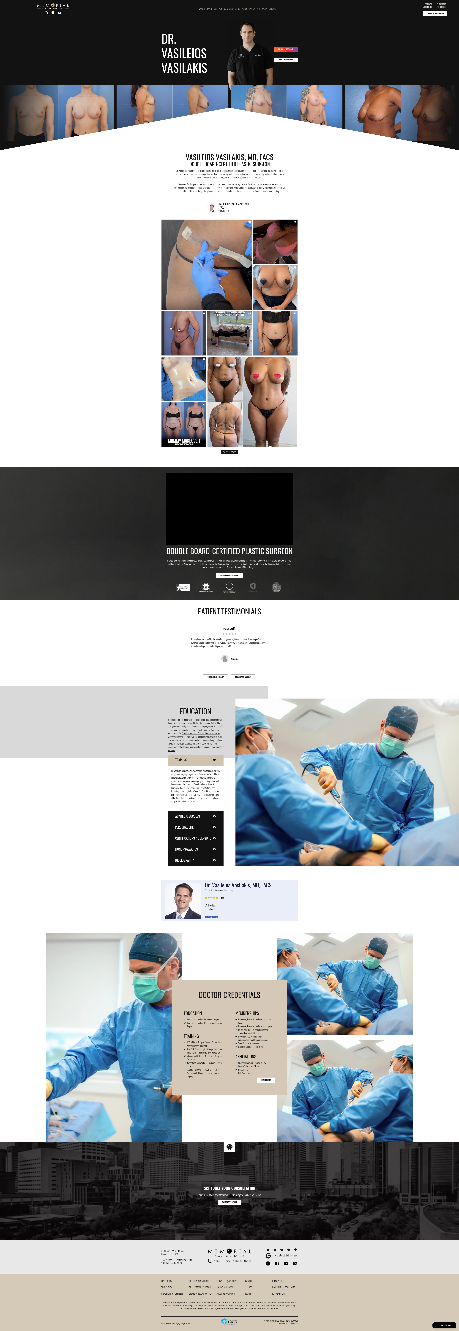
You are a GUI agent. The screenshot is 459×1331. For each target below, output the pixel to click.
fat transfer (218, 178)
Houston (428, 4)
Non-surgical (228, 9)
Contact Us (272, 9)
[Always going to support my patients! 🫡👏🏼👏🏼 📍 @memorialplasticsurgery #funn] (229, 333)
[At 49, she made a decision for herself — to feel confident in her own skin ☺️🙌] (252, 402)
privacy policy (268, 1321)
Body (215, 9)
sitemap (288, 1321)
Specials (252, 9)
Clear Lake (441, 4)
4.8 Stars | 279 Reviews (286, 1255)
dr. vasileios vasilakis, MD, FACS (238, 885)
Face (220, 9)
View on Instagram (231, 452)
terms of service (279, 1321)
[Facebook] (53, 13)
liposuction (207, 178)
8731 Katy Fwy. (168, 1251)
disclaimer (294, 1321)
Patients (244, 9)
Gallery (237, 9)
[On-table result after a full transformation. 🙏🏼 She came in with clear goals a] (183, 379)
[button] (189, 643)
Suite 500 (179, 1251)
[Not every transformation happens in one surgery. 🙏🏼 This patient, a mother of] (275, 333)
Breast (209, 9)
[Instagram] (46, 13)
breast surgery (255, 178)
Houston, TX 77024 (169, 1254)
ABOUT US (202, 9)
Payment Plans (262, 9)
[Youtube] (60, 13)
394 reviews (210, 905)
